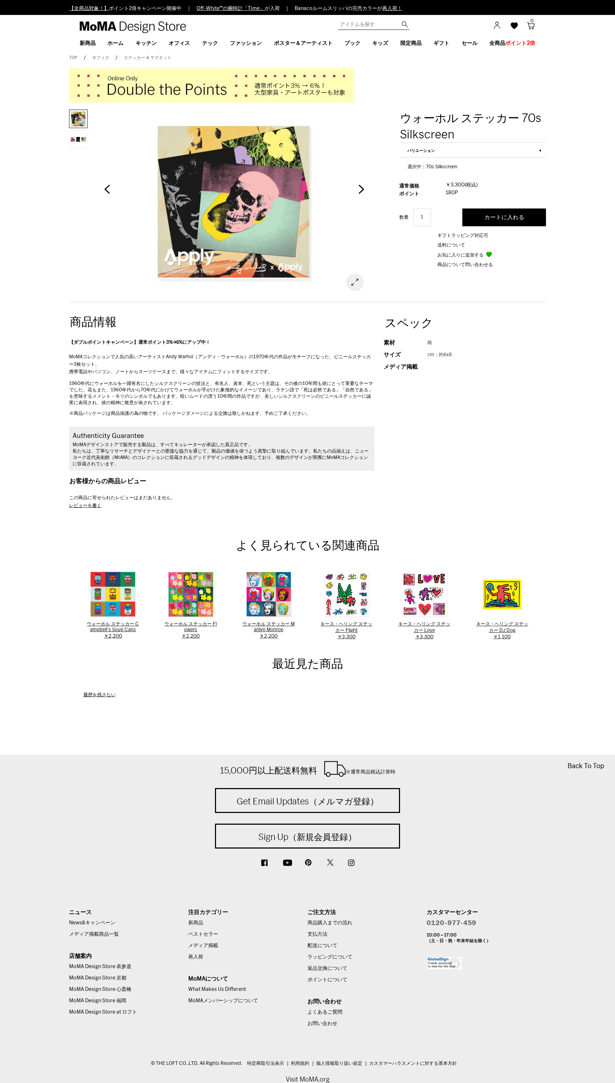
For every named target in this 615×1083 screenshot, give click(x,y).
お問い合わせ (322, 1023)
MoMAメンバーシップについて (223, 1000)
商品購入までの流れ (330, 922)
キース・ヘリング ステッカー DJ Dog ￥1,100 (502, 630)
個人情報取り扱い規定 (339, 1063)
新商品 (195, 922)
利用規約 (300, 1063)
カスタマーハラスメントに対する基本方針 (413, 1063)
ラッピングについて (330, 957)
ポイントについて (327, 979)
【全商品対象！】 (89, 8)
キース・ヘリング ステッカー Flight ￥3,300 (346, 630)
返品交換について (327, 968)
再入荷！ (392, 8)
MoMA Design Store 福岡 (97, 1000)
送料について (451, 245)
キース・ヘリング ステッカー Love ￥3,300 (424, 630)
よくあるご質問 (325, 1012)
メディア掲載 (203, 945)
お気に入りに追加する (461, 255)
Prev (107, 193)
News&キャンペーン (92, 922)
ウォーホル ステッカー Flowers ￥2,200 (190, 630)
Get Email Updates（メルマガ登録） (308, 801)
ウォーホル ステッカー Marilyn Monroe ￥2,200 (268, 630)
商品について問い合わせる (465, 265)
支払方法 (317, 934)
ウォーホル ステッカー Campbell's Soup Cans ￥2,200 (113, 630)
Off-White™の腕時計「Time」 (230, 8)
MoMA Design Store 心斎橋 (100, 989)
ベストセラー (203, 934)
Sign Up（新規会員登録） (307, 837)
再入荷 (195, 957)
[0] (528, 28)
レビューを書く (85, 505)
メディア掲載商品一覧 (94, 934)
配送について (322, 945)
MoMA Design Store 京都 (97, 978)
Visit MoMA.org (308, 1079)
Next (360, 193)
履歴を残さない (99, 695)
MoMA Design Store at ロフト (103, 1012)
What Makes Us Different (217, 989)
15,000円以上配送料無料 (307, 770)
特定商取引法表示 (265, 1063)
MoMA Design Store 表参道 (100, 966)
